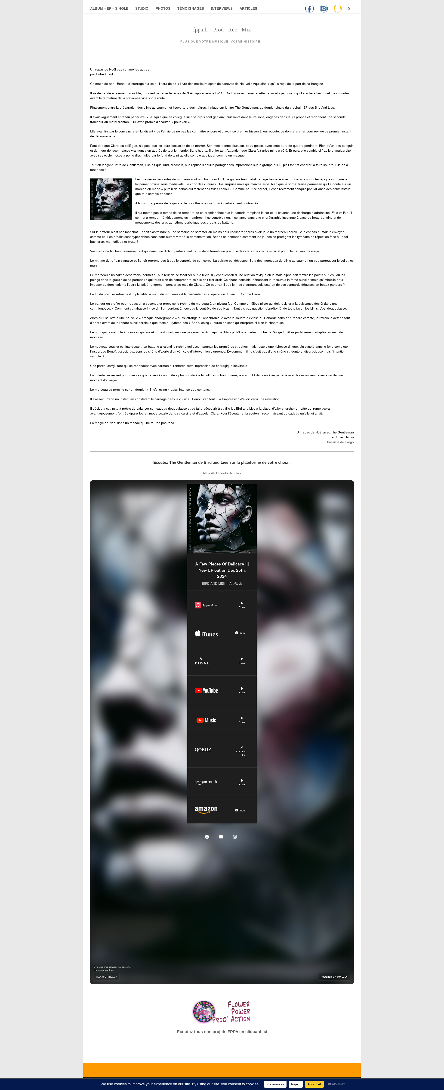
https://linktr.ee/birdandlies (222, 473)
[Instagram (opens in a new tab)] (324, 8)
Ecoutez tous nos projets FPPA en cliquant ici (222, 1031)
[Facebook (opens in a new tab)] (309, 8)
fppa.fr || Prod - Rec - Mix (222, 30)
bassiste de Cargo (340, 442)
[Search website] (349, 9)
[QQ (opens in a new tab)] (338, 8)
